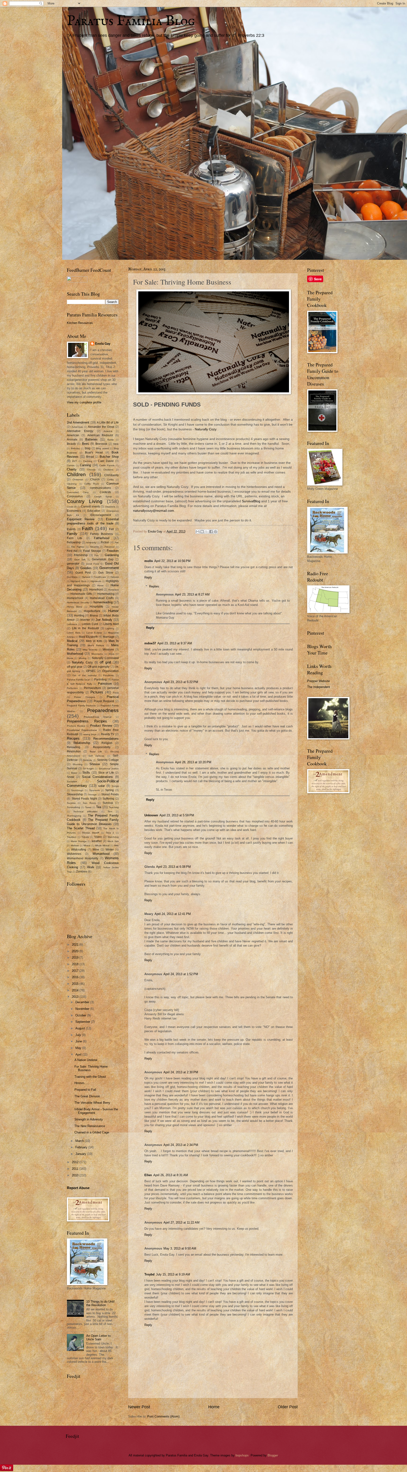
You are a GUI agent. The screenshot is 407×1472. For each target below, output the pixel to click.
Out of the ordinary (84, 675)
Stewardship (75, 794)
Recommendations (106, 738)
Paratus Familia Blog (131, 21)
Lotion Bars (73, 632)
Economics (74, 510)
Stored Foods (110, 794)
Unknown (151, 815)
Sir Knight (88, 768)
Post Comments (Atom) (163, 1416)
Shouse (95, 764)
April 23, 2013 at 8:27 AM (192, 594)
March (80, 1141)
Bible (116, 444)
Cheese (91, 469)
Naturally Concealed (105, 658)
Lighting (110, 628)
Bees (85, 443)
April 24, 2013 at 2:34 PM (180, 1145)
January (81, 1154)
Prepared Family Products (81, 705)
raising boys (89, 734)
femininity (91, 542)
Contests (105, 492)
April (78, 1054)
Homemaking (105, 593)
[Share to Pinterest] (215, 531)
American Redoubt (100, 435)
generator (73, 563)
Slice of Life (106, 772)
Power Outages (84, 697)
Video (98, 836)
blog (87, 448)
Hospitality (96, 606)
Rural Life (96, 751)
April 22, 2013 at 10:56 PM (172, 561)
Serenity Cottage (108, 760)
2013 (75, 996)
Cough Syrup (103, 496)
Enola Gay (102, 343)
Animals (72, 439)
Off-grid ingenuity (99, 666)
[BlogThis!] (202, 531)
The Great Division (87, 1096)
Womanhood (101, 854)
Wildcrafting (78, 849)
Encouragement (100, 515)
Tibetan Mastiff (90, 832)
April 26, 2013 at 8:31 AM (170, 1175)
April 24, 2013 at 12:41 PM (173, 914)
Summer (71, 803)
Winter (110, 849)
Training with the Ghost (90, 1076)
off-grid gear (74, 666)
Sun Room (89, 803)
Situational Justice (109, 768)
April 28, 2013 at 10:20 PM (193, 762)
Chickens (108, 469)
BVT (74, 461)
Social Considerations (97, 777)
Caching (87, 461)
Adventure (77, 427)
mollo (148, 561)
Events (71, 529)
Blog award (102, 448)
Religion (107, 743)
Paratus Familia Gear (78, 679)
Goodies (86, 568)
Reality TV (107, 734)
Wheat (86, 845)
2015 (75, 984)
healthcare (100, 577)
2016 (75, 977)
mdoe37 (150, 643)
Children (76, 474)
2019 (75, 957)
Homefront (96, 589)
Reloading (73, 747)
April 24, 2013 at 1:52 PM (180, 974)
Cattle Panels (107, 465)
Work (90, 867)
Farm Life (74, 538)
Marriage (108, 636)
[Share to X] (206, 531)
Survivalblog (73, 807)
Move (111, 654)
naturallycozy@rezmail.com (153, 510)
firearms (94, 546)
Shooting (77, 764)
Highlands (95, 581)
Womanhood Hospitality (82, 858)
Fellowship (74, 542)
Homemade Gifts (81, 593)
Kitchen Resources (80, 323)
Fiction (105, 542)
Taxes (88, 807)
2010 (75, 1175)
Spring (109, 790)
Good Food (92, 563)
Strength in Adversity (88, 1119)
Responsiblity (101, 747)
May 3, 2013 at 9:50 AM (179, 1248)
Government (109, 568)
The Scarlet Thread (81, 828)
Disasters (110, 506)
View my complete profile (84, 402)
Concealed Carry (78, 492)
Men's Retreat (96, 645)
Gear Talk (80, 559)
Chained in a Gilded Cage (91, 1132)
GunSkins (72, 577)
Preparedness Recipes (87, 721)
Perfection (72, 688)
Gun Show (105, 572)
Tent (110, 811)
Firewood (109, 546)
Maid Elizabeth (88, 636)
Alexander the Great (101, 426)
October (81, 1015)
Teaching (114, 807)
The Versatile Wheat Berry (92, 1102)
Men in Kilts (94, 641)
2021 (75, 944)
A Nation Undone (85, 1060)
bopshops (242, 1455)
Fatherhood (101, 538)
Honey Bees (74, 606)
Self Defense (96, 756)
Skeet (74, 773)
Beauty (71, 443)
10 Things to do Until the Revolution (100, 1303)
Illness (94, 615)
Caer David (106, 461)
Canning (85, 465)
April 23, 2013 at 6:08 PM (173, 866)
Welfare (75, 845)
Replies (154, 586)
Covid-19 (72, 506)
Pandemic (108, 675)
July (78, 1035)
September (83, 1021)
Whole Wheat (102, 845)
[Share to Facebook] (211, 531)
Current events (90, 506)
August (80, 1028)
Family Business (101, 534)
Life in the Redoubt (85, 628)
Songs (115, 786)
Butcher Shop (109, 456)
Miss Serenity (90, 649)
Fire (117, 542)
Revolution (74, 751)
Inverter (85, 619)
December (82, 1002)
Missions (108, 649)
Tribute (85, 837)
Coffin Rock (91, 483)
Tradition (71, 837)
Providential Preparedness (82, 730)
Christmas (78, 479)
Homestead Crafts (102, 598)
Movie (70, 658)
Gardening (112, 555)
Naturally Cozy (205, 429)
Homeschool (75, 598)
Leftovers (72, 624)
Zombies (81, 871)
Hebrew (114, 577)
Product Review (101, 725)
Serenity (87, 760)
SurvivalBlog (251, 501)
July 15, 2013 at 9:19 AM (173, 1274)
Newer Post (139, 1407)
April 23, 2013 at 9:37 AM (174, 643)
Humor (113, 611)
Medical (72, 641)
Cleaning (72, 483)
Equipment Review (80, 519)
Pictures (96, 692)
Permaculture (92, 688)
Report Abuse (78, 1188)
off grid (105, 662)
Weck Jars (113, 841)
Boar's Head (94, 452)
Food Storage (92, 550)
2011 (75, 1168)
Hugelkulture (92, 611)
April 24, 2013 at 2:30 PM (180, 1072)
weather (97, 841)
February (81, 1147)
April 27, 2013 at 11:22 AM (181, 1222)
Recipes (73, 738)
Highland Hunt (78, 581)
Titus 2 (110, 832)
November (82, 1009)
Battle (110, 439)
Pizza (116, 692)
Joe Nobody (104, 619)
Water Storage (79, 841)
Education (93, 510)
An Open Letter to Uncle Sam (98, 1337)
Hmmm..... (81, 1083)
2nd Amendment (78, 422)
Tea (98, 807)
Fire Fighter (77, 546)
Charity (72, 469)
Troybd (149, 1274)
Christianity (111, 475)
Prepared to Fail (85, 1089)
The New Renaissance (89, 1126)
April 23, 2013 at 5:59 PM (176, 815)
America (108, 431)
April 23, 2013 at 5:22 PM (180, 682)
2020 (75, 951)
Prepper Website (318, 681)
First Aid (72, 550)
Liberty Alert (111, 624)
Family (72, 534)
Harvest (86, 577)
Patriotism (105, 683)
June (79, 1041)
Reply (148, 577)
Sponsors (94, 790)
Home (214, 1407)
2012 (75, 1162)
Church (95, 479)
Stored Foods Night (84, 798)
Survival (108, 802)
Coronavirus (75, 496)
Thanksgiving (74, 815)
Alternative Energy (80, 431)
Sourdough (77, 790)
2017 (75, 971)
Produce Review (76, 726)
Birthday (75, 448)
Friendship (81, 555)
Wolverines (74, 853)
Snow (70, 777)
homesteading (103, 602)
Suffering (108, 798)
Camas (70, 465)
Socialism (72, 781)
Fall (111, 529)
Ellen (148, 1175)
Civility (110, 479)
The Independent (318, 687)
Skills (86, 772)
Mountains (97, 654)
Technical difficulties (85, 811)
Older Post (288, 1407)
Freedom (113, 551)
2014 (75, 990)
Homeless (113, 589)
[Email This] (197, 531)
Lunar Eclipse (94, 632)
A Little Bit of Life (108, 422)
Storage (92, 794)
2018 (75, 964)
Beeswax (101, 443)
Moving (82, 658)
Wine (96, 849)
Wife (116, 845)
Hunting (79, 615)
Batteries (91, 439)
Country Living (84, 501)
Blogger (273, 1455)
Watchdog (113, 837)
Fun (96, 555)
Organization (110, 671)
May (78, 1048)
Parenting (100, 679)
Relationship (81, 743)
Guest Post (83, 572)
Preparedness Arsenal (98, 717)
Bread (90, 456)
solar (101, 786)
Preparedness (103, 710)
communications (100, 487)
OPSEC (91, 671)
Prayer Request (104, 701)
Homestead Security (78, 602)
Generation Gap (103, 559)
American (73, 435)
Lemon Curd (90, 624)
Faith (87, 528)
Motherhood (75, 653)
